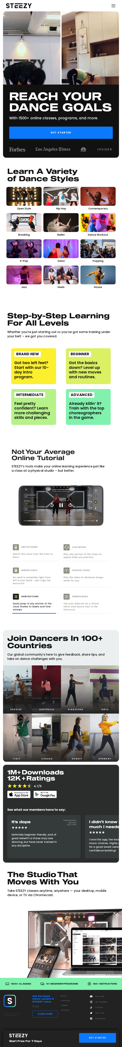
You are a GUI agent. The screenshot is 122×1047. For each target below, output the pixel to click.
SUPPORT (66, 1001)
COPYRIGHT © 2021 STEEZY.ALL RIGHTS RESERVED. (12, 1014)
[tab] (36, 552)
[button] (113, 6)
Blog (63, 996)
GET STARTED (97, 1038)
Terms (64, 1005)
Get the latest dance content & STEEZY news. (43, 999)
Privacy (65, 1010)
